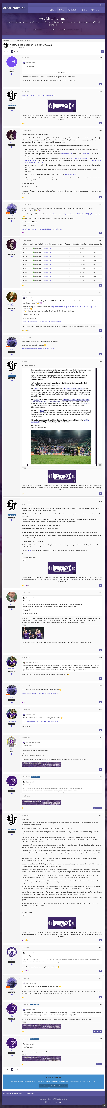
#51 (100, 657)
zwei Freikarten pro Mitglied (79, 158)
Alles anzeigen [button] (61, 72)
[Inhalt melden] (100, 84)
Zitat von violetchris (32, 663)
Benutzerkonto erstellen (59, 1086)
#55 (100, 777)
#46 (100, 293)
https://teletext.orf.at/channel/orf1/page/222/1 (37, 349)
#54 (100, 737)
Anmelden (43, 1086)
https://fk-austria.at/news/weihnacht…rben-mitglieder (39, 693)
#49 (100, 501)
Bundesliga (45, 248)
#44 (100, 204)
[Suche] (101, 5)
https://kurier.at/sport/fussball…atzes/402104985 (38, 95)
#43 (100, 131)
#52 (100, 686)
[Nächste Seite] (17, 51)
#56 (100, 815)
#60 (100, 1039)
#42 (100, 91)
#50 (100, 593)
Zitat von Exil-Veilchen (33, 742)
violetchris (38, 646)
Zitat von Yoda (30, 63)
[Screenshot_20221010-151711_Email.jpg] (62, 417)
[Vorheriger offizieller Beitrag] (97, 808)
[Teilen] (102, 51)
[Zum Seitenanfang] (104, 1105)
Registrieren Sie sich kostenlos (56, 1081)
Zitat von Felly (30, 598)
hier (28, 550)
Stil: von (53, 1102)
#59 (100, 1004)
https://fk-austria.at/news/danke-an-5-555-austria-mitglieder (41, 229)
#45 (100, 240)
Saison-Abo (85, 154)
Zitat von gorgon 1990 (33, 983)
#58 (100, 978)
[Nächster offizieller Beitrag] (100, 808)
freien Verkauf (65, 154)
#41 (100, 57)
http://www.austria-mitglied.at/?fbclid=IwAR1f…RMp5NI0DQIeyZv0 (71, 214)
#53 (100, 710)
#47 (100, 338)
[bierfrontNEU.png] (61, 105)
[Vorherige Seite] (4, 51)
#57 (100, 948)
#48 (100, 362)
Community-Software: (53, 1099)
